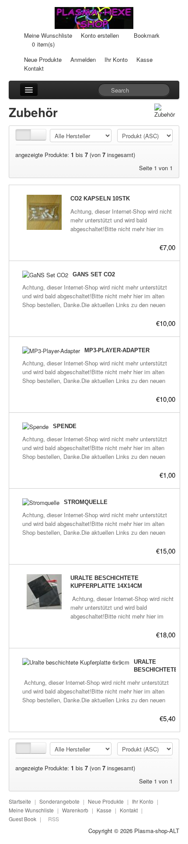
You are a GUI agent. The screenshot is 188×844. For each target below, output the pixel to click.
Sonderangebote (59, 801)
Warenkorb (75, 810)
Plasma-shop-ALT (156, 830)
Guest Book (22, 819)
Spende (65, 426)
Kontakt (34, 68)
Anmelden (83, 59)
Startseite (20, 801)
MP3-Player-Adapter (117, 350)
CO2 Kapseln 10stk (100, 198)
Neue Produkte (43, 59)
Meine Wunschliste (48, 35)
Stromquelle (86, 502)
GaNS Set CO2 (94, 274)
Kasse (144, 59)
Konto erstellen (100, 35)
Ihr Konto (116, 59)
